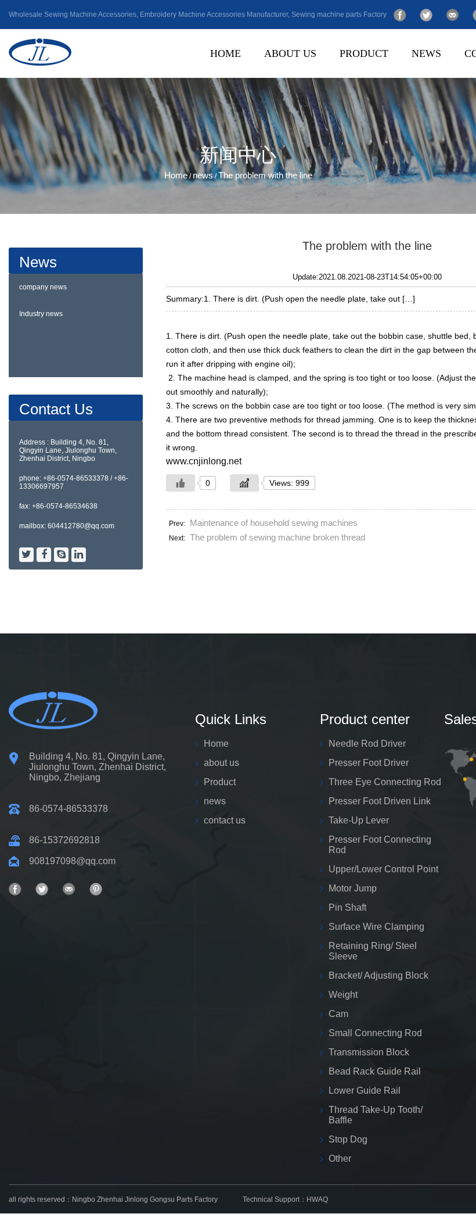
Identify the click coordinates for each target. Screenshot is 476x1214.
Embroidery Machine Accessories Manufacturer (214, 14)
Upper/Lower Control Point (383, 869)
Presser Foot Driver (406, 75)
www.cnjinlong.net (203, 461)
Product (364, 53)
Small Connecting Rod (375, 1033)
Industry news (41, 314)
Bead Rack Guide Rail (375, 1071)
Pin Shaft (347, 907)
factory (328, 73)
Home (225, 53)
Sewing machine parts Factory (339, 14)
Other (340, 1158)
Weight (343, 995)
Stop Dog (348, 1139)
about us (290, 53)
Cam (338, 1014)
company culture (330, 75)
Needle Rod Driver (367, 744)
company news (43, 287)
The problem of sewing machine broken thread (277, 537)
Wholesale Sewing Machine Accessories (72, 14)
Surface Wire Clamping (376, 927)
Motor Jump (353, 888)
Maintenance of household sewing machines (274, 523)
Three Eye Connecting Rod (402, 73)
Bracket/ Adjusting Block (378, 975)
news (426, 53)
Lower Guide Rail (365, 1090)
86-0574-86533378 (68, 809)
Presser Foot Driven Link (400, 72)
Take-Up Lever (359, 820)
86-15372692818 (64, 840)
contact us (225, 820)
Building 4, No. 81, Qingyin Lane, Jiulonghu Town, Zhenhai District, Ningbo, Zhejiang (97, 766)
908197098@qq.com (72, 861)
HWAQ (317, 1199)
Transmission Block (369, 1052)
